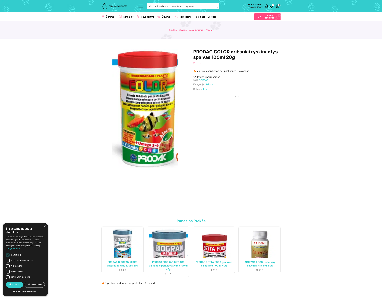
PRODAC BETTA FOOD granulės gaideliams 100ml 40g (213, 264)
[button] (267, 16)
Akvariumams (196, 30)
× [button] (44, 226)
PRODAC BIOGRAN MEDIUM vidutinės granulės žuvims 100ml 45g (168, 266)
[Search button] (216, 6)
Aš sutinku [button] (14, 284)
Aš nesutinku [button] (35, 284)
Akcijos (212, 16)
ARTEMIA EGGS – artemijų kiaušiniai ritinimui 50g (259, 264)
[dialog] (25, 259)
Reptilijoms (185, 16)
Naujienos (199, 16)
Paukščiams (147, 16)
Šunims (110, 16)
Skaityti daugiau (13, 248)
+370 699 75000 (255, 7)
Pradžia (173, 30)
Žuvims (166, 16)
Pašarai (209, 30)
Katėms (127, 16)
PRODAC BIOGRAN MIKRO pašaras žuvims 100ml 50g (122, 264)
